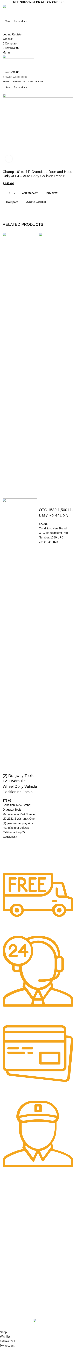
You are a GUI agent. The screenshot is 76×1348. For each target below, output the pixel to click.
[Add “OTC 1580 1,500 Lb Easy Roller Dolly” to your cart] (43, 557)
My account (9, 1255)
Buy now (51, 193)
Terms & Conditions (13, 1240)
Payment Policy (11, 1234)
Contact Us (9, 1228)
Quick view (7, 861)
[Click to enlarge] (8, 158)
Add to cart (30, 193)
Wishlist (7, 1261)
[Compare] (7, 768)
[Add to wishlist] (7, 843)
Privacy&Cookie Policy (15, 1206)
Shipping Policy (11, 1200)
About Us (8, 1194)
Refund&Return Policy (15, 1212)
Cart (5, 1267)
